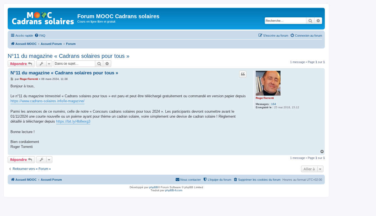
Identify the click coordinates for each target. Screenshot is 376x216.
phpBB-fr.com (173, 190)
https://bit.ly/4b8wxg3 (73, 121)
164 (273, 104)
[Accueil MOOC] (43, 17)
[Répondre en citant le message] (242, 74)
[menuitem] (39, 35)
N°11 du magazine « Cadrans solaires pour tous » (68, 56)
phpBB (153, 187)
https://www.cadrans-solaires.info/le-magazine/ (47, 101)
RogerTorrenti (265, 97)
